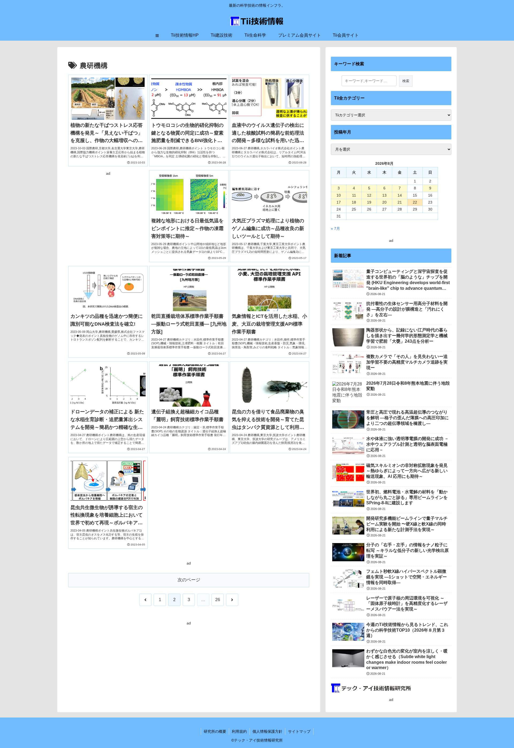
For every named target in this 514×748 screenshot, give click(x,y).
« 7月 (335, 228)
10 (339, 195)
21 (400, 202)
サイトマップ (299, 731)
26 (217, 599)
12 (369, 195)
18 (354, 202)
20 (384, 202)
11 (354, 195)
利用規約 (239, 731)
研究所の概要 (215, 731)
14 (400, 195)
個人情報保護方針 (267, 731)
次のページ (188, 579)
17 (339, 202)
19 (369, 202)
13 (384, 195)
